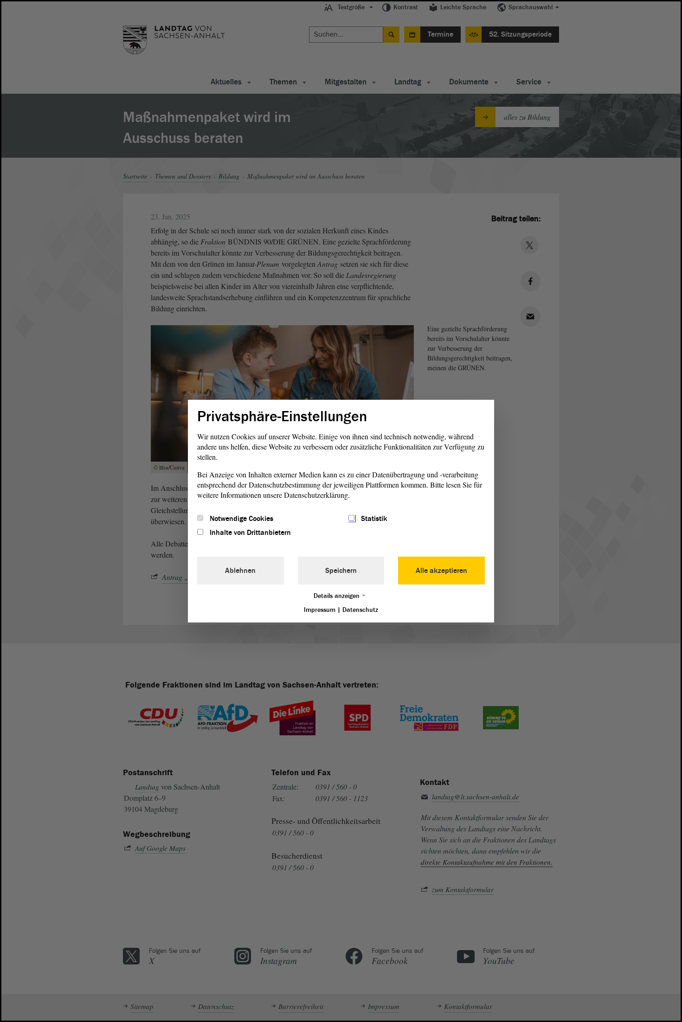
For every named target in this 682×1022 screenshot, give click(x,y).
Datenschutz (360, 609)
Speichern (341, 570)
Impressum (319, 609)
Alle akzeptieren (441, 570)
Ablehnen (240, 570)
